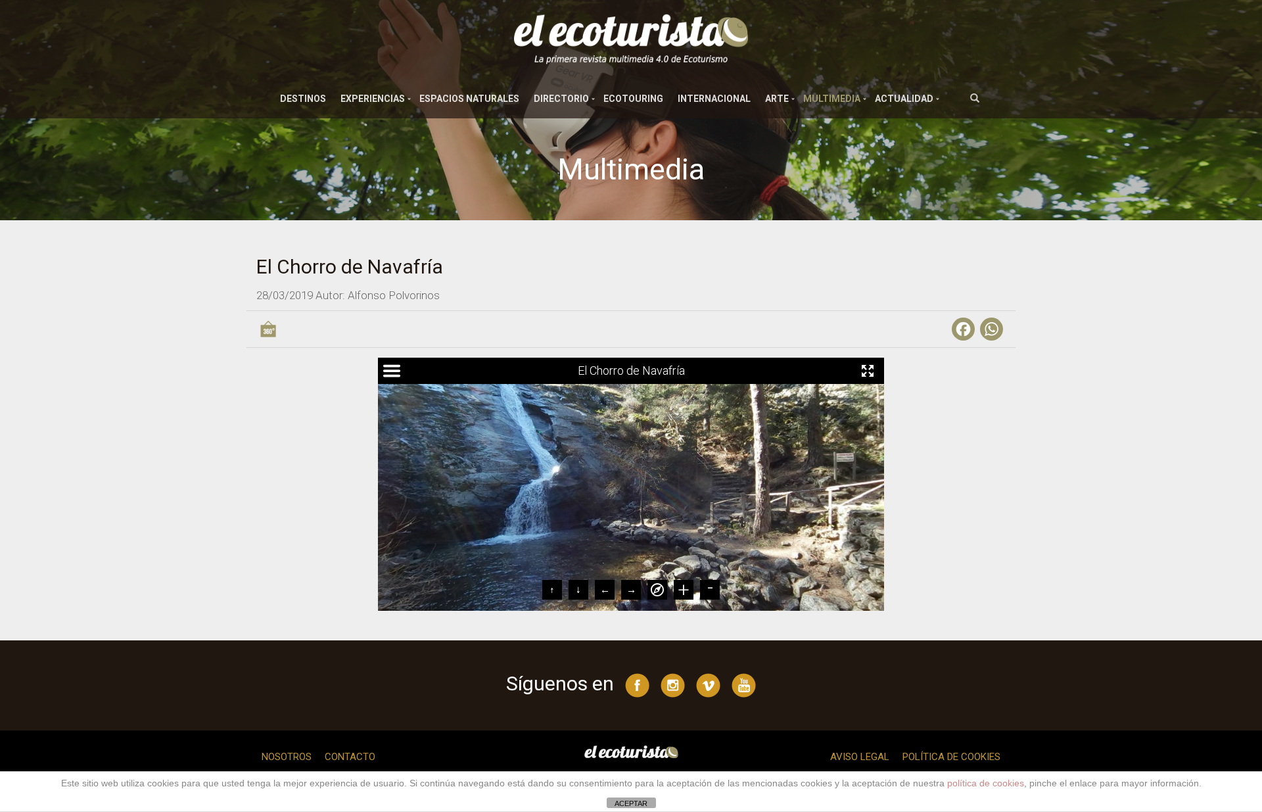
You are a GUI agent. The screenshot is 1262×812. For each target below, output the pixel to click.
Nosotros (287, 757)
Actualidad (904, 98)
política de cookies (985, 783)
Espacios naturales (469, 98)
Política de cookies (951, 757)
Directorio (561, 98)
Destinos (303, 98)
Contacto (350, 757)
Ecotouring (633, 98)
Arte (777, 98)
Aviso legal (859, 757)
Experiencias (372, 98)
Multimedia (831, 98)
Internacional (714, 98)
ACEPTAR (631, 803)
